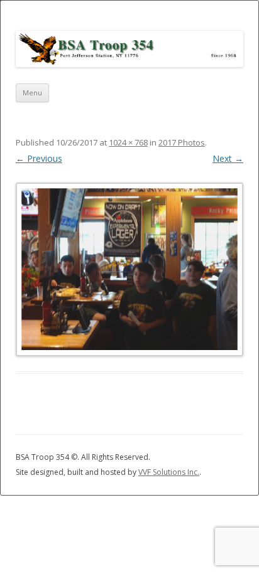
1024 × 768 (128, 142)
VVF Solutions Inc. (168, 472)
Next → (227, 158)
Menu (32, 92)
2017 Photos (181, 142)
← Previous (39, 158)
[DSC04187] (129, 269)
